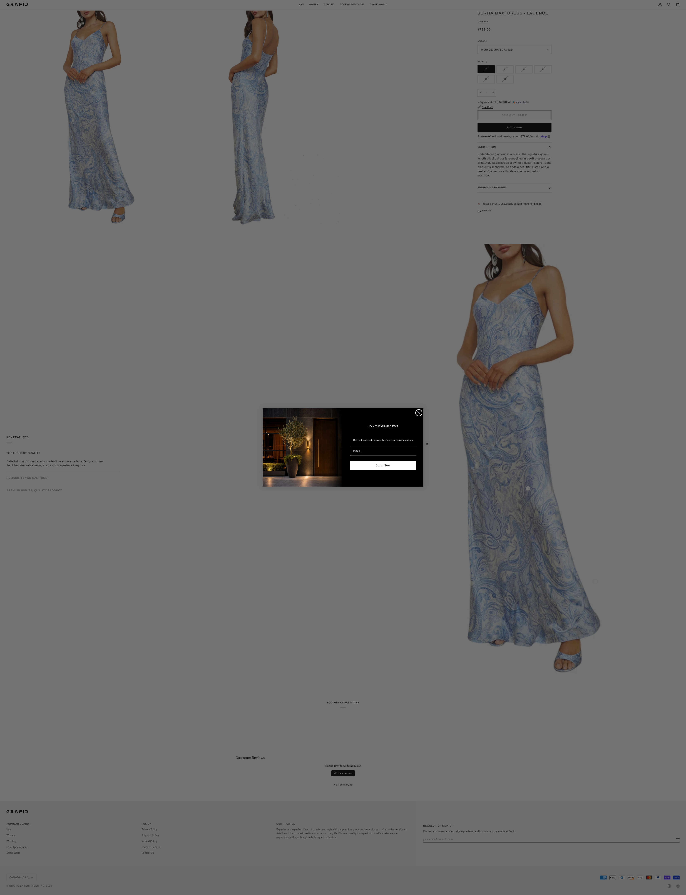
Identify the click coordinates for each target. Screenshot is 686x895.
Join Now (383, 465)
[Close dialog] (419, 413)
